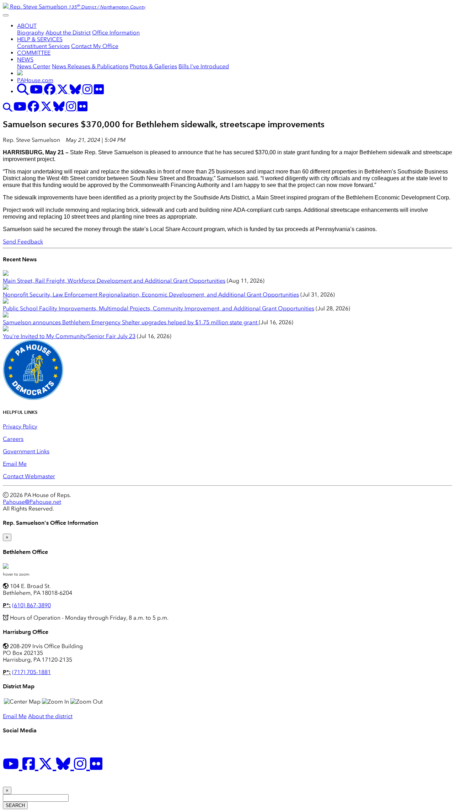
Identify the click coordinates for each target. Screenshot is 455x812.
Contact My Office (94, 46)
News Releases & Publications (90, 66)
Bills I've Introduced (203, 66)
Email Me (15, 463)
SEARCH (15, 805)
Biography (30, 32)
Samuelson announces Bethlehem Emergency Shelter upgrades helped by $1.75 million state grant (131, 322)
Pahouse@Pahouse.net (32, 501)
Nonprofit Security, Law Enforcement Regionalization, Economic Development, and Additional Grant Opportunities (151, 294)
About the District (68, 32)
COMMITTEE (33, 52)
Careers (13, 439)
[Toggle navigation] (6, 15)
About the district (50, 716)
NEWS (25, 59)
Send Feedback (23, 241)
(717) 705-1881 (31, 672)
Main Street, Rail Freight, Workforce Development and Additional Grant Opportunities (114, 280)
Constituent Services (43, 46)
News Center (33, 66)
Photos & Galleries (153, 66)
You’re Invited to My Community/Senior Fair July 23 (69, 336)
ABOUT (27, 25)
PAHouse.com (35, 80)
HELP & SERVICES (40, 39)
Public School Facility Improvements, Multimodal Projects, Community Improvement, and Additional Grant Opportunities (158, 308)
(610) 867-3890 (31, 605)
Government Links (26, 451)
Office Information (116, 32)
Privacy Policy (20, 426)
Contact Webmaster (29, 476)
